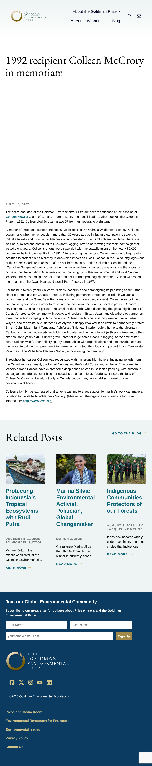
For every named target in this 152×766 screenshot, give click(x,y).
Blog (116, 21)
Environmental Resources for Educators (37, 721)
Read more (16, 567)
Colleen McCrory (18, 216)
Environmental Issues (23, 729)
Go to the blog (127, 433)
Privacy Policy (17, 738)
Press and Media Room (24, 712)
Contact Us (14, 747)
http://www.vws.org (37, 401)
